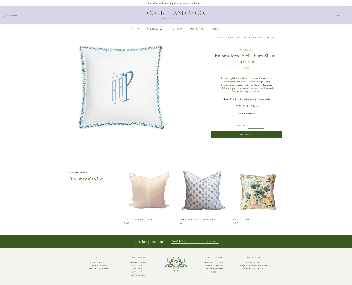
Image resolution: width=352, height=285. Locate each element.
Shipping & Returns (214, 263)
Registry (177, 29)
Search (14, 15)
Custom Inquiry (214, 266)
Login (339, 15)
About (215, 29)
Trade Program (214, 269)
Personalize (154, 29)
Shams (221, 38)
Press (214, 272)
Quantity (241, 125)
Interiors (197, 29)
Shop (135, 29)
